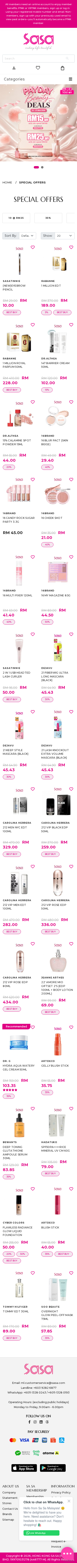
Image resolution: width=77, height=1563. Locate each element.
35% (8, 1096)
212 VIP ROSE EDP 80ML (15, 984)
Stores (7, 1503)
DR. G (6, 1061)
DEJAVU (46, 668)
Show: (47, 236)
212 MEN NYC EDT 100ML (15, 829)
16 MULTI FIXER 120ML (17, 595)
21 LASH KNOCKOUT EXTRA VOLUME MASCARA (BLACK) (55, 754)
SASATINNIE (11, 281)
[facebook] (29, 1422)
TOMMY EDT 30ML (16, 1311)
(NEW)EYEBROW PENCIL (14, 287)
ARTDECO (48, 1061)
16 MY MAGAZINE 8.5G (55, 595)
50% (47, 622)
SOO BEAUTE (50, 1306)
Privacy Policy (61, 1492)
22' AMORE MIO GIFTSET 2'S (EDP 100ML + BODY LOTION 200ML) (57, 988)
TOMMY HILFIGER (15, 1306)
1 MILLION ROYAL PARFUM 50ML (14, 365)
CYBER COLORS (13, 1222)
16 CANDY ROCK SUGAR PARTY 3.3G (19, 519)
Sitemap (8, 1519)
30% (47, 699)
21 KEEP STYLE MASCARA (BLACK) (15, 752)
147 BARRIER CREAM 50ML (55, 365)
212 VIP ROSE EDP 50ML (53, 906)
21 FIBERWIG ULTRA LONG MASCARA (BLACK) (54, 676)
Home (7, 182)
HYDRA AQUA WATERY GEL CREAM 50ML (18, 1067)
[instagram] (35, 1422)
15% (47, 390)
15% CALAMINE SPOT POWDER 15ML (17, 442)
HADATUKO (49, 1142)
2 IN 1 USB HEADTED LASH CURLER (16, 674)
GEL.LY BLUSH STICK (55, 1065)
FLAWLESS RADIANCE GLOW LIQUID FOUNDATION (18, 1231)
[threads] (47, 1422)
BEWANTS (10, 1142)
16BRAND (47, 436)
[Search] (67, 59)
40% (47, 467)
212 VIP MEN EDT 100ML (14, 906)
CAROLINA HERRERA (17, 823)
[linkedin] (41, 1422)
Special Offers (32, 182)
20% (8, 467)
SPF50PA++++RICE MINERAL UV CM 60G (55, 1148)
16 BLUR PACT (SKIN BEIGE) (54, 442)
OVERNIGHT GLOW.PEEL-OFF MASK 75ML (57, 1315)
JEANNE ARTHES (52, 977)
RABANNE (48, 281)
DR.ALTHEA (49, 358)
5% (46, 312)
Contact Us (10, 1508)
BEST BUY (11, 312)
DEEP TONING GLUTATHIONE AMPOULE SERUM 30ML (15, 1152)
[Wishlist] (33, 247)
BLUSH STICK (50, 1227)
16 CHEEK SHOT (51, 518)
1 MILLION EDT (51, 285)
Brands (7, 1514)
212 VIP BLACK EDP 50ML (54, 829)
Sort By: (11, 236)
